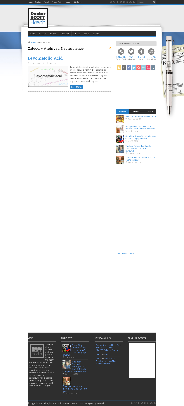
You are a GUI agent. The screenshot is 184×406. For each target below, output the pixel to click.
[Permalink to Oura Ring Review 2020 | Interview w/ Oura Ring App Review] (120, 142)
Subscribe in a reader (126, 253)
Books (96, 34)
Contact (38, 2)
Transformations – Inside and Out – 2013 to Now (140, 158)
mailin (98, 354)
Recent (136, 111)
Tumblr (46, 2)
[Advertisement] (107, 15)
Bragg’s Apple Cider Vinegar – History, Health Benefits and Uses (140, 127)
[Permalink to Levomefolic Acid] (48, 86)
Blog (86, 34)
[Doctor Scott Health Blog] (38, 26)
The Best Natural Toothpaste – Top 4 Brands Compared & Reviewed (139, 148)
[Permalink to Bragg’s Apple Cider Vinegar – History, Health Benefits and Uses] (120, 132)
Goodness (78, 403)
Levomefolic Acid (45, 58)
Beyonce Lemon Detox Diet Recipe (140, 116)
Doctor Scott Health (104, 345)
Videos (76, 34)
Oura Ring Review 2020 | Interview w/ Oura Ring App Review (140, 137)
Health (42, 34)
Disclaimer (78, 2)
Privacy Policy (57, 2)
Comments (149, 111)
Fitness (54, 34)
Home (32, 34)
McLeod (100, 403)
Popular (122, 111)
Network (68, 2)
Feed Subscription (110, 48)
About (30, 2)
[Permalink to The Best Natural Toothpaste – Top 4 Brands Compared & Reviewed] (120, 152)
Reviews (65, 34)
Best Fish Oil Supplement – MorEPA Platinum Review (108, 347)
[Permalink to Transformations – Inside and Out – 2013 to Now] (120, 163)
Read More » (76, 87)
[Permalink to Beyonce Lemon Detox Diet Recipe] (120, 122)
